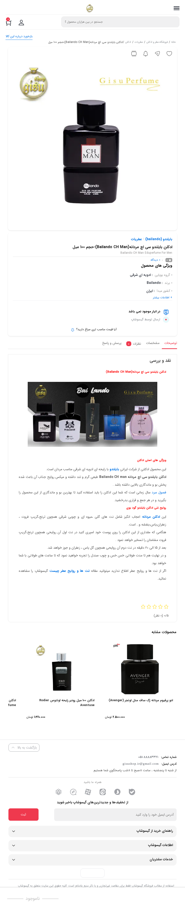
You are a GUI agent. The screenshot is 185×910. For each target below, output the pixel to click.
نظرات (134, 343)
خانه (173, 42)
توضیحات (170, 343)
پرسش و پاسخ (111, 343)
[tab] (169, 344)
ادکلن (128, 42)
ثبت (23, 814)
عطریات (139, 42)
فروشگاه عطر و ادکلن (157, 42)
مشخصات (152, 343)
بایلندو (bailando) (158, 239)
